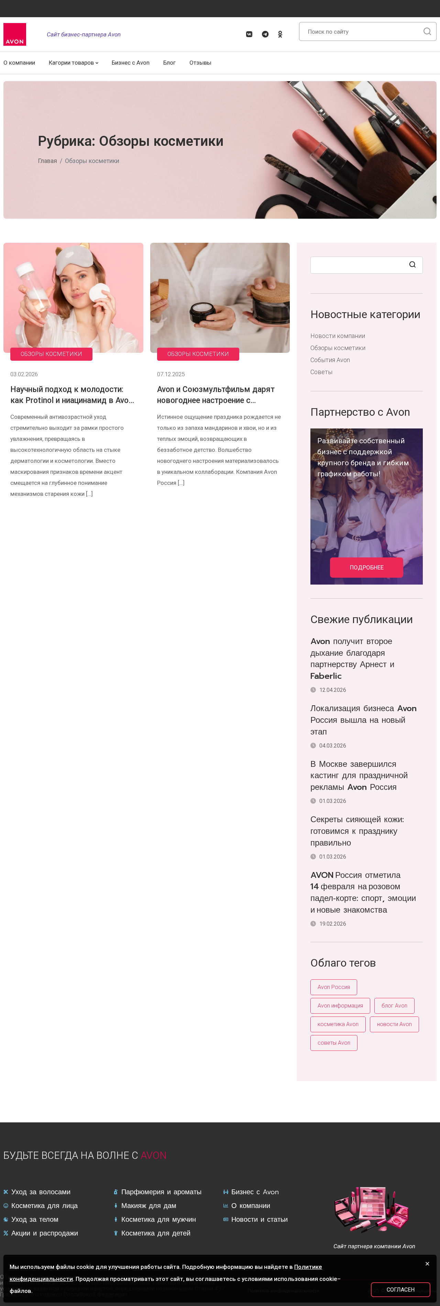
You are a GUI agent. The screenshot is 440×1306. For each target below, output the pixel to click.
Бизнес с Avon (131, 62)
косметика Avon (338, 1024)
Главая (47, 160)
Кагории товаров (71, 62)
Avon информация (340, 1005)
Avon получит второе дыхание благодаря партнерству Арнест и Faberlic (352, 659)
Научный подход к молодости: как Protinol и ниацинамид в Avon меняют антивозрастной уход (71, 400)
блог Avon (394, 1005)
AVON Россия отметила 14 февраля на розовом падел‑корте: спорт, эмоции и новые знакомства (363, 893)
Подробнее (367, 567)
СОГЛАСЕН (401, 1289)
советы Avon (334, 1043)
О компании (19, 62)
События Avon (330, 359)
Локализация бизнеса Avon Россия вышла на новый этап (363, 720)
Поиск (413, 265)
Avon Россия (334, 987)
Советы (321, 372)
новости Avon (394, 1024)
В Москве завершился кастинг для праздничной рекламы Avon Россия (359, 776)
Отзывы (200, 62)
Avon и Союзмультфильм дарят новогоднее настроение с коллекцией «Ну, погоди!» (216, 400)
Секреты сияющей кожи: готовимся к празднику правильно (357, 831)
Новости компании (337, 335)
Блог (169, 62)
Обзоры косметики (51, 353)
